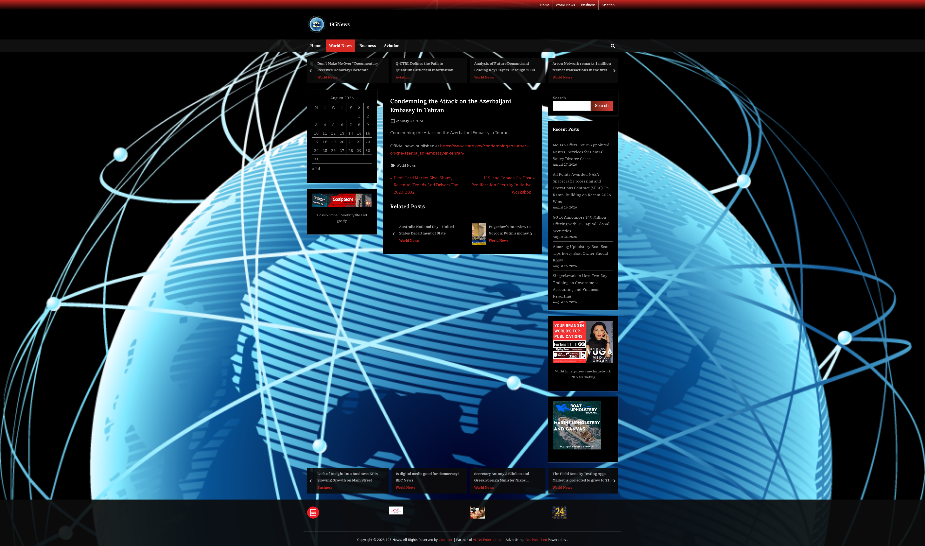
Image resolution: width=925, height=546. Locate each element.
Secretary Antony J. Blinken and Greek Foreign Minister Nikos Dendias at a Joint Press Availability (426, 477)
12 (333, 133)
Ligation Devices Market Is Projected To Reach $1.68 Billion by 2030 (584, 476)
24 (316, 150)
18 (325, 141)
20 (342, 141)
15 (359, 133)
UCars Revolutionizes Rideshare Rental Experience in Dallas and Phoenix (581, 67)
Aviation (608, 5)
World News (565, 5)
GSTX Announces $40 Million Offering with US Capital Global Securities (581, 223)
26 (333, 150)
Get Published (536, 539)
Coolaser (446, 539)
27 (342, 150)
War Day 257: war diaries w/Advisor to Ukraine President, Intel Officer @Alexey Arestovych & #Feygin (473, 230)
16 (367, 133)
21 (350, 141)
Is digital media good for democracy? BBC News (349, 476)
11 (325, 133)
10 (316, 133)
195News (340, 24)
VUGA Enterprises (569, 371)
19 (333, 141)
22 (359, 141)
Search (559, 97)
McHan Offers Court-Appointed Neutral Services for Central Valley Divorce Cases (581, 151)
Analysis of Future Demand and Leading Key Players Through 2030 (426, 66)
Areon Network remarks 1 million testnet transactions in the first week (503, 67)
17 (316, 141)
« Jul (316, 168)
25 (325, 150)
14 (350, 133)
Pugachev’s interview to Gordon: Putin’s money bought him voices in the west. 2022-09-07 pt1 (407, 230)
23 (367, 141)
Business (588, 5)
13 (342, 133)
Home (545, 5)
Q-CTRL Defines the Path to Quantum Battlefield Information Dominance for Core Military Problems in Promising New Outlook (349, 67)
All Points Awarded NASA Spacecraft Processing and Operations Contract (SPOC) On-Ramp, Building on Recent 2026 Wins (582, 188)
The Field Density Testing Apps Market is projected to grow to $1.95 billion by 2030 (505, 477)
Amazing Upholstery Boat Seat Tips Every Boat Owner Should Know (581, 253)
